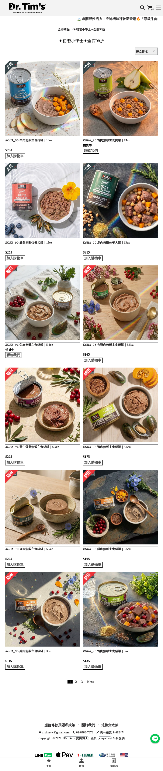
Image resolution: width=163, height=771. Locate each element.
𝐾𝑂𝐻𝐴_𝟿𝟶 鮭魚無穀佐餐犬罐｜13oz (28, 242)
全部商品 (64, 29)
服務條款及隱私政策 (60, 725)
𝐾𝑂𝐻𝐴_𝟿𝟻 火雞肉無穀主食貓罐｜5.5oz (108, 344)
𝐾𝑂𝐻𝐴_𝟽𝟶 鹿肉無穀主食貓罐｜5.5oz (29, 549)
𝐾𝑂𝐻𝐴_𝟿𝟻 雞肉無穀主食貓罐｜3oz (28, 651)
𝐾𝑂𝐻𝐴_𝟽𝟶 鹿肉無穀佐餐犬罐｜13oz (106, 242)
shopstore (105, 738)
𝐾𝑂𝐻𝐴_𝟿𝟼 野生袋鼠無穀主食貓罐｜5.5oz (32, 446)
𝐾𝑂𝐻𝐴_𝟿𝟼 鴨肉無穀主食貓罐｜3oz (105, 651)
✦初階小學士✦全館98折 (89, 29)
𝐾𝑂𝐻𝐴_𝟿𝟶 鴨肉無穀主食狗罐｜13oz (106, 140)
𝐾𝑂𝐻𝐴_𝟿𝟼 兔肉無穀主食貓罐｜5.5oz (29, 344)
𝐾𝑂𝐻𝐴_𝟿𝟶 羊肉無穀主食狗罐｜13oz (28, 140)
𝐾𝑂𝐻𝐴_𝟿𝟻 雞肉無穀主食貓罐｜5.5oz (107, 549)
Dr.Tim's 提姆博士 (76, 738)
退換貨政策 (109, 725)
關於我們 (88, 725)
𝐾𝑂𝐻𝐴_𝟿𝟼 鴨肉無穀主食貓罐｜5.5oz (107, 446)
